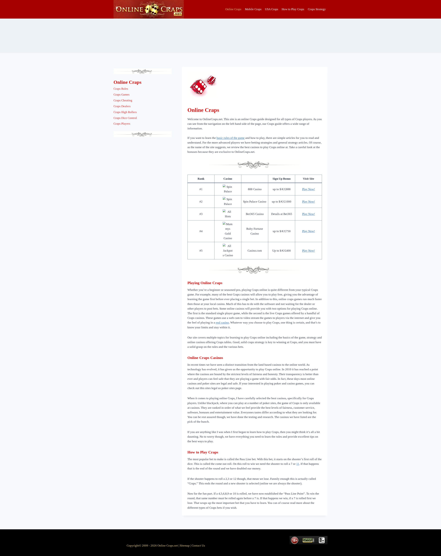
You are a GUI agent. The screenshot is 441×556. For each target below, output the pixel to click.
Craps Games (122, 94)
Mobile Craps (253, 9)
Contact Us (198, 545)
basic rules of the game (231, 138)
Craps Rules (121, 88)
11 (297, 463)
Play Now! (308, 189)
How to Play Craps (293, 9)
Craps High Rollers (125, 112)
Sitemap (185, 545)
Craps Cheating (123, 100)
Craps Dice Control (125, 118)
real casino (222, 322)
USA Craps (271, 9)
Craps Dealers (122, 106)
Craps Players (122, 123)
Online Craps (233, 9)
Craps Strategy (317, 9)
